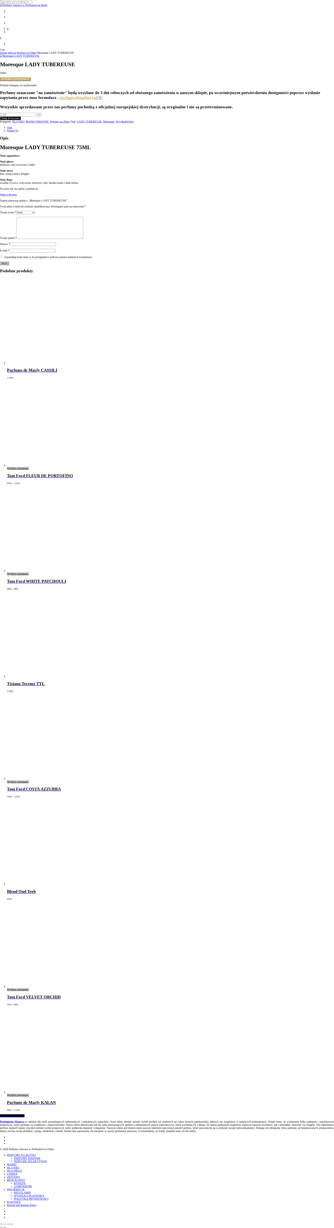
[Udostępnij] (8, 1224)
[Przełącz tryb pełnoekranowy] (4, 1224)
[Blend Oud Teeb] (50, 884)
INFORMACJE (16, 1189)
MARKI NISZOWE (37, 121)
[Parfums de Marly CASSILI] (50, 362)
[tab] (170, 127)
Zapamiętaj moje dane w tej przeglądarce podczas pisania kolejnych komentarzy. (48, 257)
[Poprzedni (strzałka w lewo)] (1, 1227)
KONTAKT (14, 1202)
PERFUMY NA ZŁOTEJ (21, 1155)
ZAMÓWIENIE (23, 1186)
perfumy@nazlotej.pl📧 (81, 97)
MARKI (11, 1164)
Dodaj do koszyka (10, 118)
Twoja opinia (8, 237)
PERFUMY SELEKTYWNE (30, 1161)
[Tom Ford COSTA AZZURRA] (50, 778)
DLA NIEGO (14, 1170)
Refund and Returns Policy (22, 1205)
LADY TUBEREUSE (89, 121)
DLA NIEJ (18, 121)
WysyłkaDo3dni (124, 121)
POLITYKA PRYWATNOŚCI (31, 1198)
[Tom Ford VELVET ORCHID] (50, 986)
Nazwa (5, 244)
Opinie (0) (12, 130)
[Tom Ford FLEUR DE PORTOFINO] (50, 465)
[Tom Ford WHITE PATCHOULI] (50, 570)
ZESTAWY (13, 1176)
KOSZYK (20, 1183)
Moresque (108, 121)
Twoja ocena (8, 212)
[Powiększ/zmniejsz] (1, 1224)
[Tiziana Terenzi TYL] (50, 676)
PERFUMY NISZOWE (27, 1158)
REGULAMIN (22, 1192)
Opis (9, 127)
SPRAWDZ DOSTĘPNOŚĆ (15, 79)
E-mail (4, 250)
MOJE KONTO (16, 1180)
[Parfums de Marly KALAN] (50, 1091)
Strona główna (8, 52)
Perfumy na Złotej (27, 52)
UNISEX (12, 1173)
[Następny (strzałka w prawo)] (4, 1227)
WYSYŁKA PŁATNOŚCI (29, 1195)
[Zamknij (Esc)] (11, 1224)
